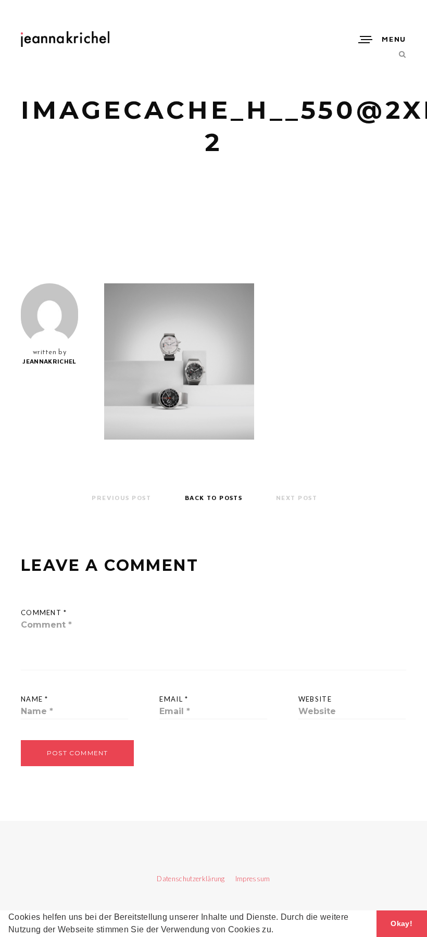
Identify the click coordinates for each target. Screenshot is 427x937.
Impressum (248, 878)
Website (315, 699)
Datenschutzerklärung (192, 878)
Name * (34, 699)
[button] (277, 930)
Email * (173, 699)
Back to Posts (214, 498)
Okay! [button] (401, 923)
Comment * (44, 612)
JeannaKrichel (49, 361)
